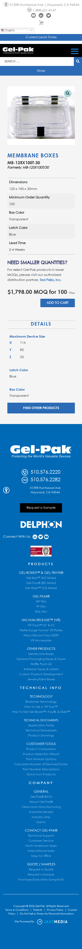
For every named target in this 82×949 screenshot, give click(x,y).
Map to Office (41, 856)
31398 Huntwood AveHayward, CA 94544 (45, 490)
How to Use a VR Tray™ (41, 706)
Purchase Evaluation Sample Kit (41, 879)
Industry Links (41, 817)
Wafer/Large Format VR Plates (41, 630)
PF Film (41, 606)
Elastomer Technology (41, 701)
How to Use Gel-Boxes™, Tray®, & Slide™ (41, 711)
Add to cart (58, 302)
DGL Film (41, 611)
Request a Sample (41, 507)
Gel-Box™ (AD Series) (41, 578)
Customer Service (41, 840)
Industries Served (41, 812)
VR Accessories (41, 640)
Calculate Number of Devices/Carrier (41, 764)
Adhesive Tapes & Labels (41, 669)
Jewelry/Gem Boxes (41, 679)
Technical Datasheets (41, 730)
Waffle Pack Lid (41, 664)
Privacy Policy (55, 910)
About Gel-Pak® (41, 801)
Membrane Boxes (33, 155)
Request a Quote (41, 869)
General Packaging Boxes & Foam (41, 659)
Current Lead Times (41, 37)
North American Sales (41, 845)
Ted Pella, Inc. (50, 280)
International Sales (41, 850)
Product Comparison (41, 749)
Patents (37, 910)
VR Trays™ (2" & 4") (41, 625)
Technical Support (41, 835)
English (10, 30)
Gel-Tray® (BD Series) (41, 583)
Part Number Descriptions (41, 769)
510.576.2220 (44, 472)
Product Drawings (41, 735)
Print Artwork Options (41, 759)
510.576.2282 (44, 479)
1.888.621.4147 (44, 10)
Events (41, 822)
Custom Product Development (41, 674)
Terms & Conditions (17, 910)
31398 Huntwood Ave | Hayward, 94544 (44, 5)
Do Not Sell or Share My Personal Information (47, 914)
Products (41, 564)
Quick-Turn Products (41, 774)
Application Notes (41, 725)
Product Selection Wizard (41, 754)
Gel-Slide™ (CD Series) (41, 588)
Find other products (41, 408)
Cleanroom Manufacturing (41, 807)
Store (41, 70)
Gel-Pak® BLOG (41, 796)
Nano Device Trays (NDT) (41, 635)
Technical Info (41, 688)
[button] (67, 93)
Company (41, 783)
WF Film (41, 601)
